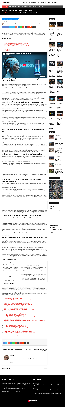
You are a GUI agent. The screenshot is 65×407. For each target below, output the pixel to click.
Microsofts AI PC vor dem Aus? (9, 310)
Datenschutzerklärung (5, 391)
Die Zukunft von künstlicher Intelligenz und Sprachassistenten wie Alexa (16, 43)
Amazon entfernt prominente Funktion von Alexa (13, 298)
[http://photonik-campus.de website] (9, 23)
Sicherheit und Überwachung (55, 221)
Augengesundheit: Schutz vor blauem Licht (58, 138)
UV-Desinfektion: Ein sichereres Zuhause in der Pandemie (59, 172)
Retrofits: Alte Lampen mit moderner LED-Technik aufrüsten (59, 145)
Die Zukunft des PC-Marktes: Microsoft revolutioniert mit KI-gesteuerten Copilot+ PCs (19, 309)
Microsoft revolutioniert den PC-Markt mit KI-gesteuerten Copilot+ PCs (17, 313)
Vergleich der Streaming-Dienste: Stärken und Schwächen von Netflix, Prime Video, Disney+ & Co (21, 311)
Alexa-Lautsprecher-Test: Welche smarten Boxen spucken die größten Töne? (18, 299)
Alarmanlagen (52, 206)
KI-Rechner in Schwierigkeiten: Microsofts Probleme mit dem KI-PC (16, 327)
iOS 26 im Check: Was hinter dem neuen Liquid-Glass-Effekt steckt (60, 89)
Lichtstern (12, 355)
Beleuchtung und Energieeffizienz (56, 210)
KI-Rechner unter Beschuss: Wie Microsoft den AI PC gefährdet (15, 324)
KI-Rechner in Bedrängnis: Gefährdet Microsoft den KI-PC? (14, 315)
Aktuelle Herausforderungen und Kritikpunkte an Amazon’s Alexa (14, 42)
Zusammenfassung (7, 50)
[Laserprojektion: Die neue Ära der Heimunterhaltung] (51, 158)
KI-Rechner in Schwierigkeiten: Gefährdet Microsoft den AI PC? (15, 326)
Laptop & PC (52, 214)
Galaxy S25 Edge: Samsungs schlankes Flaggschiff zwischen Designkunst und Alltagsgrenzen (52, 90)
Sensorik (51, 219)
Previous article (4, 348)
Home (3, 12)
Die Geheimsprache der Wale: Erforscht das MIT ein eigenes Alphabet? (17, 330)
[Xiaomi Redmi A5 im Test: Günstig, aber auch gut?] (52, 98)
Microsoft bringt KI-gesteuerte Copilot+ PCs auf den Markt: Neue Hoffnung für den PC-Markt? (21, 316)
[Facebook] (4, 343)
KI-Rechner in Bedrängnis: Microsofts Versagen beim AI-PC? (15, 325)
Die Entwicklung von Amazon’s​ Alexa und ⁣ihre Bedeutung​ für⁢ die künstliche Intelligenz (18, 40)
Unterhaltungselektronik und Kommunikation (12, 12)
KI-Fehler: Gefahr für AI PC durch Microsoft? (12, 319)
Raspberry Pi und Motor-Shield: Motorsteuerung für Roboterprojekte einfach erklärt (47, 393)
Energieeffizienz (41, 2)
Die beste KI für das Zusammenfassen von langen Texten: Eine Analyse (17, 322)
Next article (45, 348)
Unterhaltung (34, 2)
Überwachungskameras (54, 225)
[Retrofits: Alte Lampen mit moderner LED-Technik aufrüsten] (51, 144)
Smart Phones (52, 223)
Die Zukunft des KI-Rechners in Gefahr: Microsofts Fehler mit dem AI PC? (17, 303)
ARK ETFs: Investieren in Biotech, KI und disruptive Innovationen (15, 308)
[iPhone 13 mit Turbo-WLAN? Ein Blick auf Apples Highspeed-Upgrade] (60, 113)
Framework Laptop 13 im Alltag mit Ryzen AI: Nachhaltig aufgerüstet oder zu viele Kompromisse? (60, 73)
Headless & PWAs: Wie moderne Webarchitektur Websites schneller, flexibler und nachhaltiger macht (60, 54)
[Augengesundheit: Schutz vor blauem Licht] (51, 137)
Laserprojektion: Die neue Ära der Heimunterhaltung (58, 159)
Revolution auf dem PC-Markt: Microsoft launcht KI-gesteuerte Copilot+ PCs (18, 331)
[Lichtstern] (11, 23)
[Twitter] (6, 343)
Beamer (51, 208)
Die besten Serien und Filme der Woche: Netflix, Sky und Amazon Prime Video (18, 304)
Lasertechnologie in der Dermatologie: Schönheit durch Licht (59, 166)
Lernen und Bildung (26, 2)
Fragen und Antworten (7, 49)
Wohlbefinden (48, 2)
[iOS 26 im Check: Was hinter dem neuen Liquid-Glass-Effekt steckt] (60, 81)
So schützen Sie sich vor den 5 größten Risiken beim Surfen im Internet (60, 106)
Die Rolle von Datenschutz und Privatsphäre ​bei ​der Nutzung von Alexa (15, 48)
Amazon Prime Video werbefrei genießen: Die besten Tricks (14, 300)
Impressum (18, 391)
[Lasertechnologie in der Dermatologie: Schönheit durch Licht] (51, 165)
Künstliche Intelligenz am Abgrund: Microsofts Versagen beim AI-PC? (16, 302)
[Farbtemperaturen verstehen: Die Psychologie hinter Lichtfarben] (51, 150)
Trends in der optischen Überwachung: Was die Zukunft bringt (15, 335)
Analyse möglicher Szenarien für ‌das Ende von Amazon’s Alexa (14, 44)
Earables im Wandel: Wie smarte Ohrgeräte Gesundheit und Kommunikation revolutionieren (52, 73)
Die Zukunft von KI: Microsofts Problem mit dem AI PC (13, 305)
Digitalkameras (52, 212)
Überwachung (55, 2)
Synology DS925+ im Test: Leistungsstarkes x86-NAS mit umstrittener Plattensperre (47, 389)
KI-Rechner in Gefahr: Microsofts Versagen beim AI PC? (14, 333)
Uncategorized (52, 227)
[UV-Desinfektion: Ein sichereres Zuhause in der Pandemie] (51, 171)
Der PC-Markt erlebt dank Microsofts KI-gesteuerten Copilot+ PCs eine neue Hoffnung (19, 332)
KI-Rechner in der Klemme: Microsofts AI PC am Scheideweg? (15, 314)
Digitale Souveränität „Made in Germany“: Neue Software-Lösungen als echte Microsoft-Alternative (52, 123)
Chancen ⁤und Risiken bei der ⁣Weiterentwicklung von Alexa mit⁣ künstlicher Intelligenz (18, 45)
